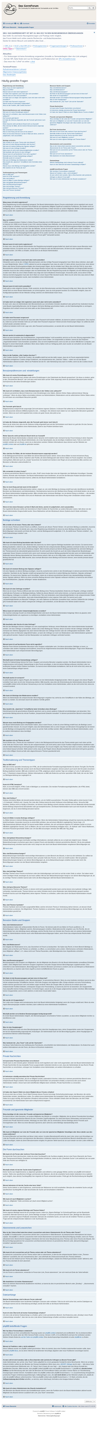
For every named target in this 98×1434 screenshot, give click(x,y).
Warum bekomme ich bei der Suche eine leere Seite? (66, 135)
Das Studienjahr (9, 75)
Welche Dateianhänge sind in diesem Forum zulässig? (66, 162)
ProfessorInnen (76, 46)
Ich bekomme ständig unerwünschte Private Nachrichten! (67, 110)
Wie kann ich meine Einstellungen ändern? (16, 112)
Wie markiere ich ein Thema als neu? (14, 168)
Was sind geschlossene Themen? (13, 188)
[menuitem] (16, 23)
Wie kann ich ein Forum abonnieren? (61, 154)
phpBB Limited (8, 444)
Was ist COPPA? (8, 89)
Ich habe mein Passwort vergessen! (14, 101)
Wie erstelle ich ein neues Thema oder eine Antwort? (19, 142)
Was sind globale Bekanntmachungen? (15, 182)
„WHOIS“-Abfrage (66, 1364)
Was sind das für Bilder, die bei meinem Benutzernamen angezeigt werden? (23, 126)
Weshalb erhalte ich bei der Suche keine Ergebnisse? (66, 133)
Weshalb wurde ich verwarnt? (12, 158)
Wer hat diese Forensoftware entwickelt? (62, 171)
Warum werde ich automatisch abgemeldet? (16, 103)
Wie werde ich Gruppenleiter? (59, 95)
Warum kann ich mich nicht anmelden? (15, 95)
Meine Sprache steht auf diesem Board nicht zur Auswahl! (21, 124)
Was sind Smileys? (9, 178)
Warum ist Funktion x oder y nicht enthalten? (63, 173)
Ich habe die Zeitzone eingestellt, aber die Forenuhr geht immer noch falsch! (24, 121)
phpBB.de (23, 444)
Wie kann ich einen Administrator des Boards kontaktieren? (68, 179)
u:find (32, 62)
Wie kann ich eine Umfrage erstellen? (14, 148)
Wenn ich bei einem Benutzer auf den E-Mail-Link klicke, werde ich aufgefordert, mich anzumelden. (23, 134)
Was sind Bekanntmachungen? (12, 184)
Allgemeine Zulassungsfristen (15, 72)
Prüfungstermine (40, 46)
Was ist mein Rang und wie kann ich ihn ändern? (18, 131)
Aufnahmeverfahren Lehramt (14, 69)
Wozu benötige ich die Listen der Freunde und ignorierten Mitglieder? (71, 119)
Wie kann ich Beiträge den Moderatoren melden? (18, 160)
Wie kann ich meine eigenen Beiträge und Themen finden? (68, 139)
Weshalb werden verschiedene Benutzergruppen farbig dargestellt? (70, 97)
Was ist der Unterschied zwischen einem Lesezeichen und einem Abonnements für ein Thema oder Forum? (70, 147)
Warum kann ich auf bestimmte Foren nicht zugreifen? (19, 154)
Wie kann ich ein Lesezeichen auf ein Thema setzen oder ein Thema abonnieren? (71, 151)
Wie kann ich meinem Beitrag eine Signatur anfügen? (19, 146)
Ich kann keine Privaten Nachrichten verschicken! (65, 108)
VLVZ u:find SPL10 (21, 46)
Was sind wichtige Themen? (11, 186)
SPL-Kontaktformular (67, 59)
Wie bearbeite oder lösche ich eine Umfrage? (17, 152)
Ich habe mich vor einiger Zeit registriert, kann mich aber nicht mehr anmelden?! (24, 98)
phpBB (42, 1411)
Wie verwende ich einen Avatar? (13, 130)
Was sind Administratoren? (58, 88)
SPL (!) (8, 46)
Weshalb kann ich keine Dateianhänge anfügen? (18, 156)
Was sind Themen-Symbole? (12, 190)
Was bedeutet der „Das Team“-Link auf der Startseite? (66, 101)
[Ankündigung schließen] (94, 32)
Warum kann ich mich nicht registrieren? (15, 92)
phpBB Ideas (13, 1351)
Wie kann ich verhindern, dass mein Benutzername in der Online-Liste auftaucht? (24, 115)
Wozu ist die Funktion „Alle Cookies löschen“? (17, 105)
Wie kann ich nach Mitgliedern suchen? (62, 137)
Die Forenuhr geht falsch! (11, 118)
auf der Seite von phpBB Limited (32, 1337)
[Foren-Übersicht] (10, 11)
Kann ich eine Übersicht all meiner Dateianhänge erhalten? (68, 164)
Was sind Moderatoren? (57, 89)
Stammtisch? (21, 49)
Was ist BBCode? (8, 174)
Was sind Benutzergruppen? (59, 92)
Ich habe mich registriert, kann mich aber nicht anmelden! (20, 93)
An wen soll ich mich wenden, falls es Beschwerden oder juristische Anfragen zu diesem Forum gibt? (70, 176)
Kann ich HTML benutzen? (11, 176)
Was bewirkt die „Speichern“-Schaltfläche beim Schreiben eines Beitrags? (22, 163)
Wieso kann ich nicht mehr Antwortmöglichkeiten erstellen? (21, 150)
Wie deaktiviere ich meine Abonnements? (62, 156)
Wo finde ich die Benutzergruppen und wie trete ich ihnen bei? (69, 93)
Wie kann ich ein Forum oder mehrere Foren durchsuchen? (68, 131)
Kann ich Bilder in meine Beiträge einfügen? (16, 180)
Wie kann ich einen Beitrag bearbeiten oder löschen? (19, 144)
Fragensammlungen (58, 46)
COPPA (26, 264)
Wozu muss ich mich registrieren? (13, 88)
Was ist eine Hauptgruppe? (58, 99)
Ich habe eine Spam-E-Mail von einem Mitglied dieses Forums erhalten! (72, 112)
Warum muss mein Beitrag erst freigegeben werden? (19, 166)
